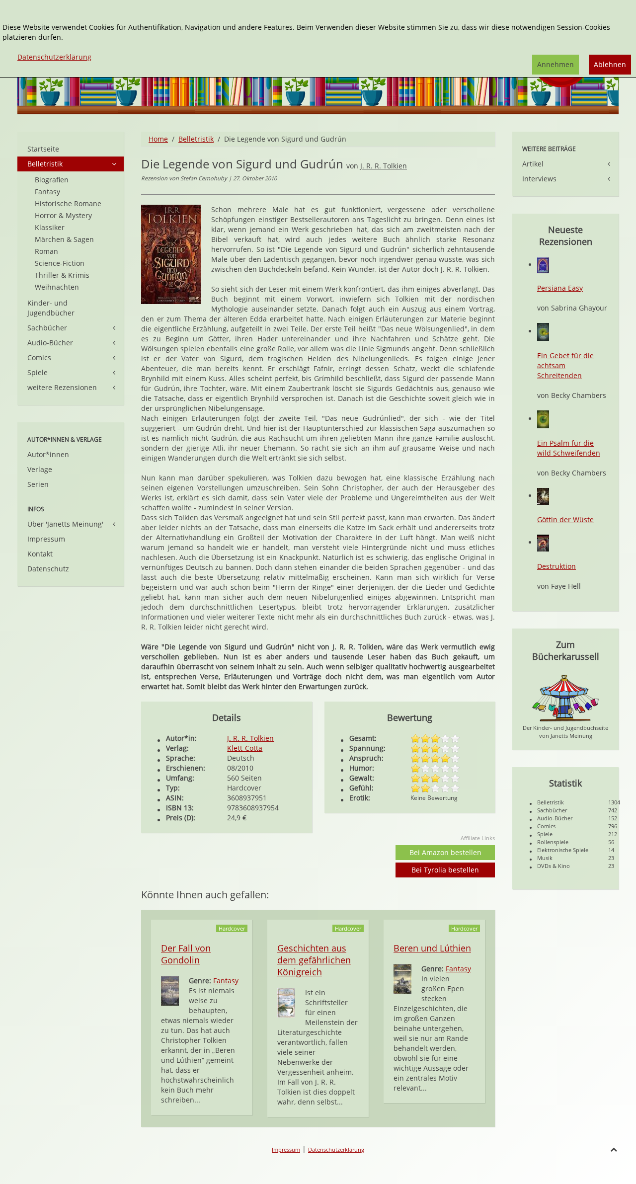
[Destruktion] (543, 542)
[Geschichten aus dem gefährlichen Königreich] (286, 1002)
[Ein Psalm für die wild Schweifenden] (543, 418)
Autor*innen (48, 454)
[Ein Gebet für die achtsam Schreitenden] (543, 331)
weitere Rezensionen (62, 387)
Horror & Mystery (63, 215)
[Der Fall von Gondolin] (170, 990)
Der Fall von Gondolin (186, 954)
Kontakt (40, 553)
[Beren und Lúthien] (402, 978)
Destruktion (556, 566)
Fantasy (225, 980)
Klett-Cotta (244, 748)
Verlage (39, 469)
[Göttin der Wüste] (543, 495)
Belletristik (196, 139)
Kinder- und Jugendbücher (51, 307)
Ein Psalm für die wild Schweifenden (568, 448)
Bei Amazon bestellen (445, 852)
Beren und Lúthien (432, 948)
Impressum (46, 539)
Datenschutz (48, 568)
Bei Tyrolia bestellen (445, 869)
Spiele (37, 372)
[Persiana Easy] (543, 264)
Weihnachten (57, 287)
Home (158, 139)
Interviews (539, 178)
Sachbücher (47, 327)
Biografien (52, 179)
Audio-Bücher (50, 342)
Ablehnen (610, 64)
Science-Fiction (59, 263)
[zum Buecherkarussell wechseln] (565, 697)
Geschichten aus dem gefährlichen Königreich (314, 960)
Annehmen (555, 64)
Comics (39, 357)
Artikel (533, 163)
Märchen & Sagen (64, 239)
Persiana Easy (560, 288)
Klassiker (50, 227)
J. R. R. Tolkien (383, 165)
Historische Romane (68, 203)
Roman (46, 251)
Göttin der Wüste (565, 519)
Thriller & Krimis (62, 275)
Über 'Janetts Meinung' (65, 524)
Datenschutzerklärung (336, 1149)
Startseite (43, 149)
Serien (38, 484)
